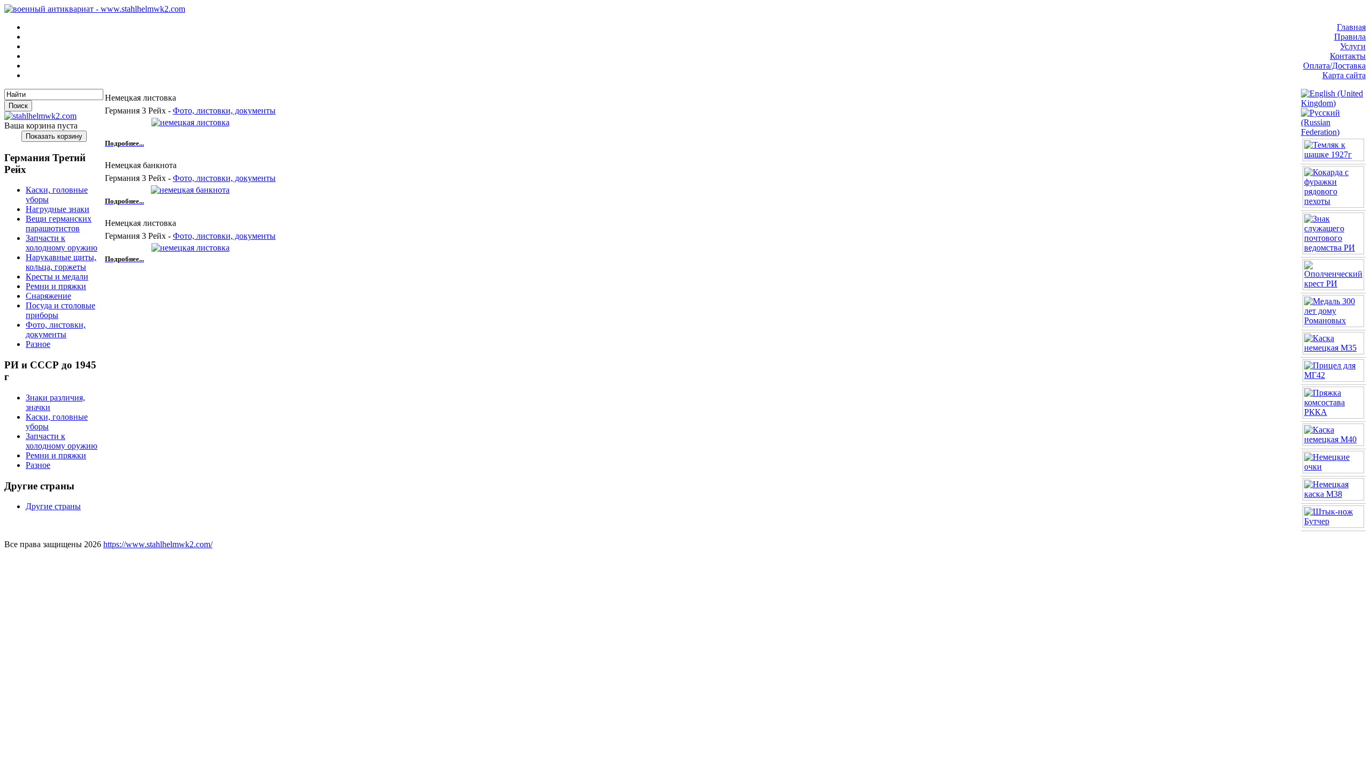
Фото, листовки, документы (56, 329)
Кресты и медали (57, 276)
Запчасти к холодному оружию (61, 242)
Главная (1351, 27)
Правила (1350, 36)
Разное (38, 344)
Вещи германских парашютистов (59, 223)
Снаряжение (48, 295)
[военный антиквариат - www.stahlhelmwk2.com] (94, 8)
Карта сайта (1344, 75)
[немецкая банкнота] (190, 189)
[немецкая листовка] (190, 122)
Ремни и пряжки (56, 286)
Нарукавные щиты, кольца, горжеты (61, 262)
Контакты (1348, 56)
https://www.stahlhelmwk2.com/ (157, 544)
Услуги (1353, 46)
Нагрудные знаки (57, 209)
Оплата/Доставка (1334, 65)
